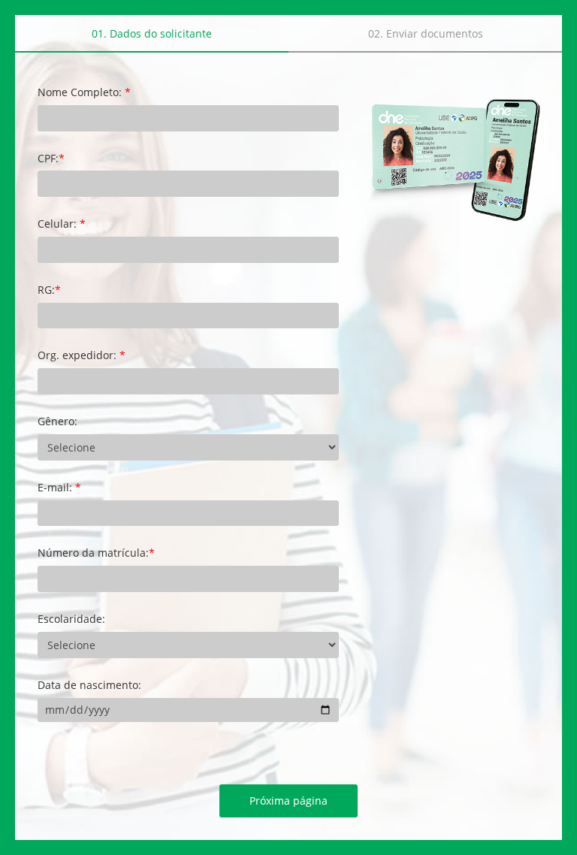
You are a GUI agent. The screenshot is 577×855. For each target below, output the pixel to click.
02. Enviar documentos (425, 33)
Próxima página (288, 800)
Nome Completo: (84, 92)
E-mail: (59, 488)
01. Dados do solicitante (152, 33)
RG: (49, 290)
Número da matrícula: (96, 553)
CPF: (51, 159)
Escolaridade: (71, 619)
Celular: (62, 224)
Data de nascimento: (89, 685)
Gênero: (57, 421)
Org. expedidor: (81, 355)
